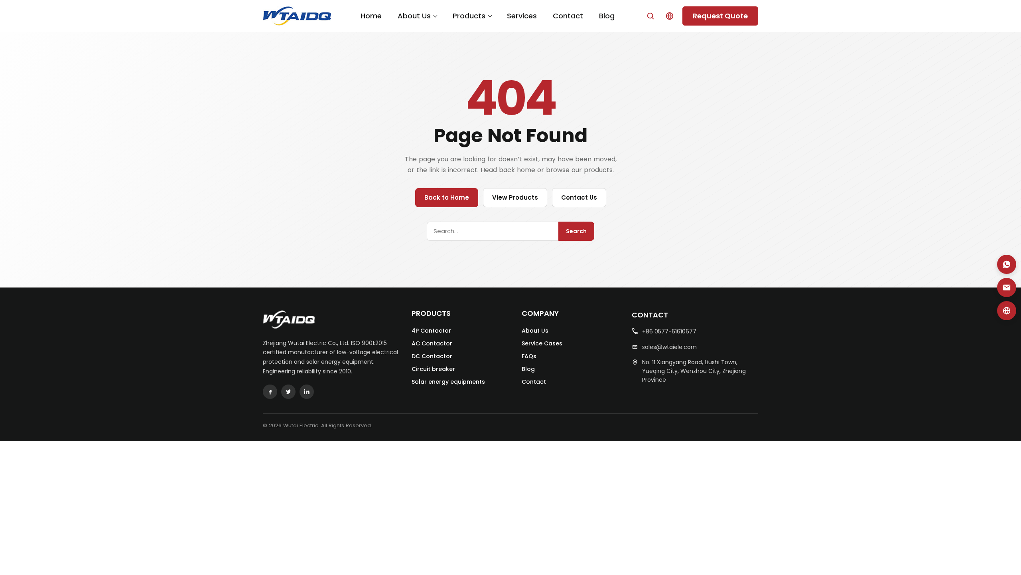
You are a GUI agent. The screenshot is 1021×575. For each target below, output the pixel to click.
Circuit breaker (433, 369)
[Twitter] (288, 392)
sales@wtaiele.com (669, 347)
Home (371, 16)
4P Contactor (431, 331)
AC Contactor (432, 343)
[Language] (669, 16)
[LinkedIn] (307, 392)
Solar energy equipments (448, 382)
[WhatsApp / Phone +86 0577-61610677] (1006, 264)
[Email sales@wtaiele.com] (1006, 287)
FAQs (529, 356)
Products (469, 16)
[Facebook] (270, 392)
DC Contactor (432, 356)
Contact (568, 16)
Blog (607, 16)
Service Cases (542, 343)
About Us (414, 16)
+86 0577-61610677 (669, 331)
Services (522, 16)
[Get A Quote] (1006, 310)
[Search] (650, 16)
